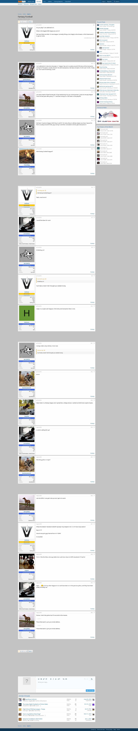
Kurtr (90, 715)
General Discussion (39, 715)
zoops (90, 705)
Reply (93, 49)
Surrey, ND (32, 50)
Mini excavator (103, 40)
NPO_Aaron (25, 715)
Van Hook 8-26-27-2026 (107, 63)
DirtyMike (27, 108)
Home (118, 729)
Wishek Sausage (103, 28)
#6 (92, 187)
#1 (93, 25)
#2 (92, 63)
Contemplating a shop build (107, 71)
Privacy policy (109, 729)
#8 (92, 247)
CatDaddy (89, 710)
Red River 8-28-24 (30, 699)
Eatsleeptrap (88, 720)
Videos (50, 1)
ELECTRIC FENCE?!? (104, 36)
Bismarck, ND (32, 117)
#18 (92, 554)
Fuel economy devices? (105, 74)
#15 (92, 457)
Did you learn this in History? (107, 82)
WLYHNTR (27, 136)
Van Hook (103, 59)
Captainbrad (25, 701)
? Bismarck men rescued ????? (107, 94)
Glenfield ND (32, 396)
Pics (44, 1)
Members (20, 4)
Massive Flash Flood (105, 78)
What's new (31, 1)
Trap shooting (103, 67)
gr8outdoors (27, 79)
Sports (37, 705)
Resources (26, 4)
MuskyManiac (26, 705)
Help (114, 729)
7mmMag (27, 165)
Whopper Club (33, 4)
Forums (39, 1)
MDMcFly (25, 720)
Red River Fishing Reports (41, 701)
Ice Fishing (36, 720)
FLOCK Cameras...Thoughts (106, 24)
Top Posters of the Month (105, 127)
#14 (92, 427)
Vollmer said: (40, 350)
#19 (92, 582)
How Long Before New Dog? (31, 714)
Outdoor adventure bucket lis (107, 32)
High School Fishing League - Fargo (34, 709)
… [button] (24, 21)
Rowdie (27, 416)
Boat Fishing (37, 710)
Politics (39, 4)
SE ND (33, 173)
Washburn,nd (32, 88)
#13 (92, 400)
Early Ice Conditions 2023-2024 (32, 719)
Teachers (101, 44)
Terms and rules (101, 729)
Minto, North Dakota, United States (27, 243)
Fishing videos (103, 98)
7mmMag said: (40, 190)
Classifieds (68, 1)
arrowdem (27, 233)
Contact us (93, 729)
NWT (100, 51)
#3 (92, 92)
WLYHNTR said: (41, 279)
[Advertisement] (69, 9)
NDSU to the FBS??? (104, 55)
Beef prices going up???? (106, 86)
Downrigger (25, 710)
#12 (92, 371)
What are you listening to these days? (109, 90)
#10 (92, 306)
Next (30, 21)
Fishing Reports (58, 1)
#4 (92, 120)
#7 (92, 217)
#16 (92, 495)
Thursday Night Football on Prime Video (35, 704)
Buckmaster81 (26, 388)
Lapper (27, 570)
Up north (33, 145)
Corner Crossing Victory (105, 101)
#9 (92, 276)
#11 (92, 343)
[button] (38, 679)
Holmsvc (26, 322)
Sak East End (104, 48)
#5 (92, 149)
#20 (92, 612)
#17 (92, 524)
